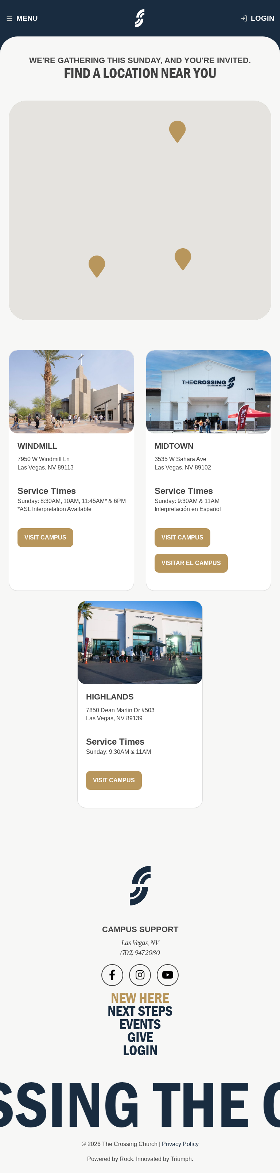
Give (140, 1036)
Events (140, 1023)
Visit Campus (45, 537)
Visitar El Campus (191, 563)
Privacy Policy (180, 1144)
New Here (140, 997)
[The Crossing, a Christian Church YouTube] (168, 975)
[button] (97, 267)
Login (262, 18)
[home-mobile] (140, 18)
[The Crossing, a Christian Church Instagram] (140, 975)
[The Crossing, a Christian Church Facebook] (112, 975)
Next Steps (140, 1010)
